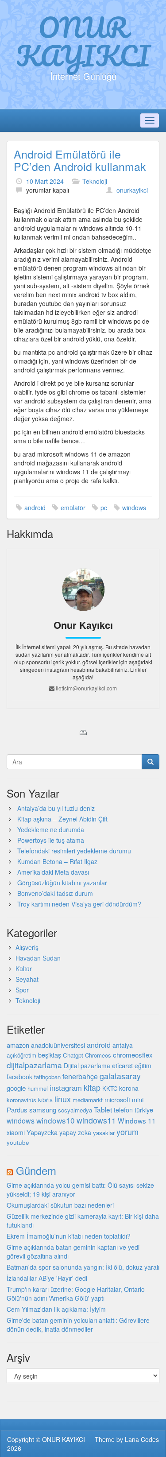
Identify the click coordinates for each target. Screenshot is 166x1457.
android (35, 507)
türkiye (144, 1109)
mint (138, 1099)
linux (62, 1098)
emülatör (73, 507)
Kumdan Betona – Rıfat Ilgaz (57, 861)
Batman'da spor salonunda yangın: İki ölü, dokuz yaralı (83, 1267)
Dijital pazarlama (87, 1065)
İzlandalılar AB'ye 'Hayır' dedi (47, 1278)
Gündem (36, 1170)
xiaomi (16, 1132)
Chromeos (98, 1055)
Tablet (103, 1109)
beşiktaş (49, 1054)
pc (103, 507)
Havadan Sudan (38, 957)
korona (129, 1088)
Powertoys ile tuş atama (50, 840)
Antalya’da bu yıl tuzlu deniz (56, 808)
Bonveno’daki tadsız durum (55, 893)
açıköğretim (21, 1055)
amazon (18, 1045)
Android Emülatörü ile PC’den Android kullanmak (80, 160)
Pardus (17, 1109)
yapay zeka (75, 1132)
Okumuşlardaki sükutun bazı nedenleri (60, 1205)
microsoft (117, 1099)
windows (134, 507)
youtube (18, 1142)
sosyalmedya (75, 1110)
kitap (92, 1087)
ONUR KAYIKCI (83, 41)
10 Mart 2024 (45, 181)
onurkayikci (132, 190)
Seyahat (27, 979)
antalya (122, 1045)
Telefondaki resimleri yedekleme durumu (74, 850)
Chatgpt (73, 1055)
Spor (22, 989)
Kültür (23, 968)
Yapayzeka (42, 1132)
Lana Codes (142, 1439)
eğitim (143, 1065)
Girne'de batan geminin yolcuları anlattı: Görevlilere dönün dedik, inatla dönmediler (78, 1324)
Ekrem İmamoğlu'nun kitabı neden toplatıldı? (69, 1236)
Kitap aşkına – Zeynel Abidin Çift (62, 818)
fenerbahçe (80, 1076)
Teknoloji (94, 181)
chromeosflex (133, 1054)
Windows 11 (137, 1120)
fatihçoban (47, 1077)
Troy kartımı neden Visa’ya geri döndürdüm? (79, 903)
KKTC (109, 1088)
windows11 (96, 1120)
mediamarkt (88, 1100)
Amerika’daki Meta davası (53, 872)
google (16, 1088)
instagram (66, 1087)
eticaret (122, 1065)
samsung (42, 1109)
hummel (37, 1088)
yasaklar (104, 1132)
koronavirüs (21, 1100)
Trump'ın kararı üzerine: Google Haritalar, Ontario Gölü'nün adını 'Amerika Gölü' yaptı (76, 1293)
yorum (127, 1131)
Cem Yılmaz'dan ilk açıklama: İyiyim (56, 1309)
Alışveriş (27, 947)
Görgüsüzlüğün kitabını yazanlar (62, 882)
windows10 (55, 1120)
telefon (123, 1109)
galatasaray (120, 1075)
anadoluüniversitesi (58, 1045)
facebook (19, 1076)
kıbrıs (45, 1099)
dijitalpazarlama (34, 1064)
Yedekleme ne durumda (50, 829)
